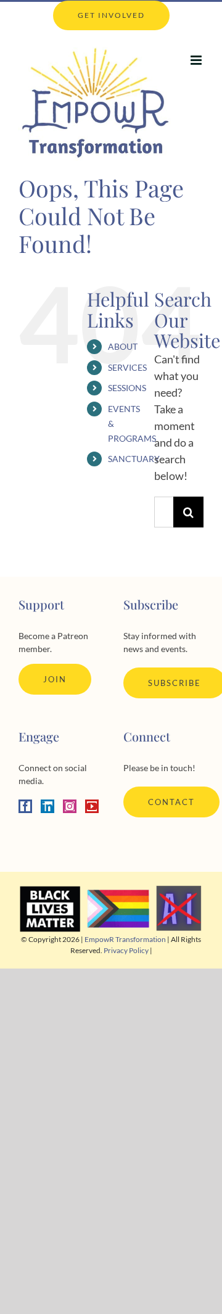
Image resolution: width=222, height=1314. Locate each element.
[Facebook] (25, 806)
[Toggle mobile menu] (197, 60)
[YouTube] (92, 806)
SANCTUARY (134, 458)
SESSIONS (127, 387)
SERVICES (127, 367)
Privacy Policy (126, 950)
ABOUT (123, 346)
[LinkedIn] (47, 806)
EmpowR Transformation (125, 939)
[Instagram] (69, 806)
